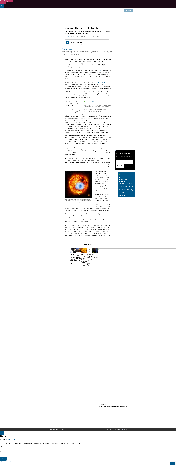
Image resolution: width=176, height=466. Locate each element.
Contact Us (84, 424)
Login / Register (112, 10)
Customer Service (97, 424)
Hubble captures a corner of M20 (78, 258)
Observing (76, 15)
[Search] (130, 15)
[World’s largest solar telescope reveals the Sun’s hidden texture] (84, 250)
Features (100, 404)
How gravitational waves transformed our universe (112, 406)
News (59, 15)
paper (100, 70)
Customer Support (17, 465)
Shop (120, 10)
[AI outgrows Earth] (95, 250)
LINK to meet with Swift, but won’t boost (73, 260)
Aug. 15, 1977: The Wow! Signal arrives (89, 262)
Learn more (3, 3)
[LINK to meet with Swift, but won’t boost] (73, 250)
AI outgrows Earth (95, 257)
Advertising (105, 424)
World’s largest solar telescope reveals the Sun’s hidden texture (84, 262)
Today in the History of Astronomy (89, 256)
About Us (78, 424)
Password (2, 451)
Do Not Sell (127, 424)
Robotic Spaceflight (73, 255)
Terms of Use (112, 424)
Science (67, 15)
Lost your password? (6, 461)
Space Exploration (88, 15)
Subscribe (128, 10)
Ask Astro (111, 15)
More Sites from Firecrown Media (113, 429)
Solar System (82, 255)
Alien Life (89, 253)
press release (101, 82)
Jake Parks (68, 36)
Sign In (3, 458)
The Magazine (101, 15)
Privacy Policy (120, 424)
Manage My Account (6, 465)
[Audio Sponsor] (97, 42)
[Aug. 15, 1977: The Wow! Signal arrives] (89, 250)
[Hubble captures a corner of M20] (78, 250)
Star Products (121, 15)
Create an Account (11, 439)
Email (1, 446)
